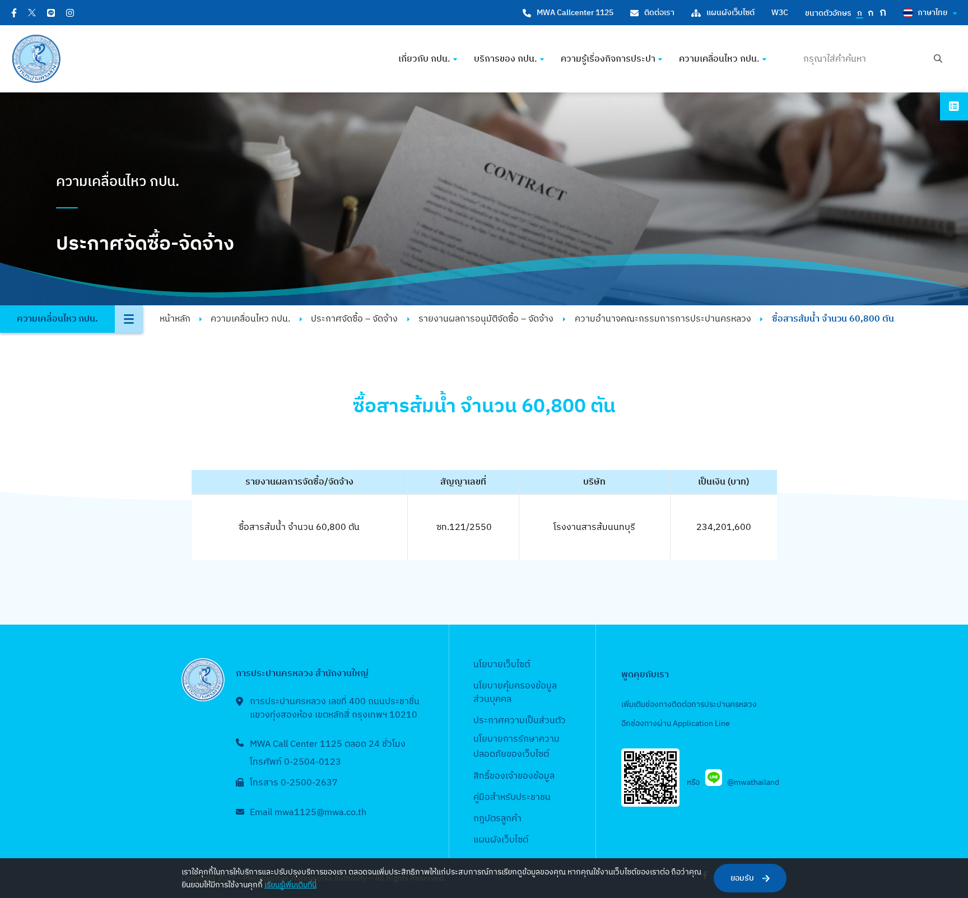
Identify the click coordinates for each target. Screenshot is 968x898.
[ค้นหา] (938, 59)
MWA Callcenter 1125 (575, 12)
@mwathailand (753, 782)
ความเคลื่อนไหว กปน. (250, 319)
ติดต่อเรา (659, 12)
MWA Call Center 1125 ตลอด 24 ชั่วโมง (328, 744)
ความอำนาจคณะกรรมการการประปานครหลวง (663, 319)
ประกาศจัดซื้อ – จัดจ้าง (354, 319)
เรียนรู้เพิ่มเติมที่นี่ (290, 884)
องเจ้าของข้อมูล (525, 776)
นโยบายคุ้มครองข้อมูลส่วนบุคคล (515, 692)
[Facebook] (14, 12)
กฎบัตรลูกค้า (497, 818)
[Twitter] (32, 12)
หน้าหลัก (175, 319)
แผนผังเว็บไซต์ (730, 12)
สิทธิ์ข (484, 776)
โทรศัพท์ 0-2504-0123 (295, 762)
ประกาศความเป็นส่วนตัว (519, 720)
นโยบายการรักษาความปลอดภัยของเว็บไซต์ (516, 747)
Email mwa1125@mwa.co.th (308, 812)
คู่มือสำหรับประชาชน (512, 797)
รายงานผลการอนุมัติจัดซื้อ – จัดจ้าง (485, 319)
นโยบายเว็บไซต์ (501, 664)
